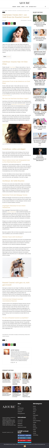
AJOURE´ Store (20, 409)
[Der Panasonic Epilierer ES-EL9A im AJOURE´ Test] (40, 136)
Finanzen (34, 409)
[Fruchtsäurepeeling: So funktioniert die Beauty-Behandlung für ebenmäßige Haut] (40, 91)
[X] (6, 23)
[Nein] (47, 445)
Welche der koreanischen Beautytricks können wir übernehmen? (39, 158)
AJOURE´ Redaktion (15, 350)
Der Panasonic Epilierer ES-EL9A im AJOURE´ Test (39, 142)
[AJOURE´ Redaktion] (6, 356)
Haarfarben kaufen (6, 95)
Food (34, 413)
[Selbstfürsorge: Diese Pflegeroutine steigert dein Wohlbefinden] (40, 46)
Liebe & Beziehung (36, 420)
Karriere (34, 418)
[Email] (14, 23)
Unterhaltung (35, 435)
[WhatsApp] (12, 23)
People (34, 429)
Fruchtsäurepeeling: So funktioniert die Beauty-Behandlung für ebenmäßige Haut (39, 98)
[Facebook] (3, 23)
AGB (18, 406)
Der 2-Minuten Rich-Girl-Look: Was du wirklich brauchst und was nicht (6, 380)
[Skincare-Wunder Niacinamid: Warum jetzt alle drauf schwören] (6, 389)
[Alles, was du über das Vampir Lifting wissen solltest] (40, 121)
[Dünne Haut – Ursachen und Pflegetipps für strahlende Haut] (40, 107)
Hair (6, 340)
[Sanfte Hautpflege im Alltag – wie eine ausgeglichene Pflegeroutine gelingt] (26, 389)
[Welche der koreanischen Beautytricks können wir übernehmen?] (40, 151)
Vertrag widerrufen (21, 413)
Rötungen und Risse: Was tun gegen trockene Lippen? (39, 67)
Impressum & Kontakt (22, 427)
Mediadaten (20, 423)
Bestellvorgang (20, 408)
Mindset (34, 426)
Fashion (34, 408)
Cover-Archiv (20, 420)
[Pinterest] (9, 23)
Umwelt (34, 433)
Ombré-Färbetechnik (11, 211)
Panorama (35, 427)
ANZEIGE (39, 145)
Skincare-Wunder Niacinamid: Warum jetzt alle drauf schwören (6, 394)
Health (34, 417)
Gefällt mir (28, 435)
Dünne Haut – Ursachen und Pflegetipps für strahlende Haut (39, 113)
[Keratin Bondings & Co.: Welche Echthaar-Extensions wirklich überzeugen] (26, 376)
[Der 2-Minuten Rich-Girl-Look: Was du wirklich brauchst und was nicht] (6, 376)
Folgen (29, 437)
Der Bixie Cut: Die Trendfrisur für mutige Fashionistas (40, 24)
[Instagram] (12, 362)
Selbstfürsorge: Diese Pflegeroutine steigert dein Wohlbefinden (40, 53)
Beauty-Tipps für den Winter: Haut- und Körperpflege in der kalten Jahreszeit (40, 82)
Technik (34, 431)
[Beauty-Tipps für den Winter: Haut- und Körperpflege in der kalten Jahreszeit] (40, 75)
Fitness (34, 411)
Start (3, 10)
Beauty (6, 10)
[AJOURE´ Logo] (24, 3)
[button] (45, 6)
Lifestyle (34, 422)
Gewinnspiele (35, 415)
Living (34, 424)
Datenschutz (20, 425)
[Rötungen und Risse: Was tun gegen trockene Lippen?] (40, 61)
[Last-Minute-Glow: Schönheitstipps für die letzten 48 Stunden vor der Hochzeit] (16, 389)
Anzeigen (8, 56)
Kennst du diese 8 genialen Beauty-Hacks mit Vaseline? (40, 38)
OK (24, 446)
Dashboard (20, 411)
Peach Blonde (12, 67)
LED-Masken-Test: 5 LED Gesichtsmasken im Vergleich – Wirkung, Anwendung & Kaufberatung (16, 382)
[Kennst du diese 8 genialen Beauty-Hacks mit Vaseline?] (40, 32)
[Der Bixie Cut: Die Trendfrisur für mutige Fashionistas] (40, 18)
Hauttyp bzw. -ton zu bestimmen (18, 104)
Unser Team (20, 421)
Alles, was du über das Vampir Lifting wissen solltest (40, 128)
